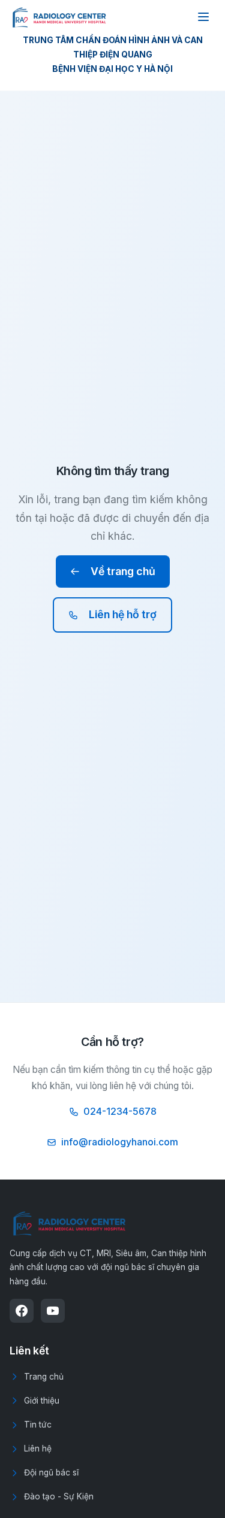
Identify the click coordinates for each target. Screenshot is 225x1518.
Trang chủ (44, 1376)
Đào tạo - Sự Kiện (59, 1496)
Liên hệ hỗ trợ (123, 614)
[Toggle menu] (203, 17)
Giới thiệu (41, 1400)
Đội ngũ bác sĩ (51, 1472)
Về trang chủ (123, 571)
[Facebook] (22, 1311)
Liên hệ (38, 1448)
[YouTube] (53, 1311)
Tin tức (38, 1424)
